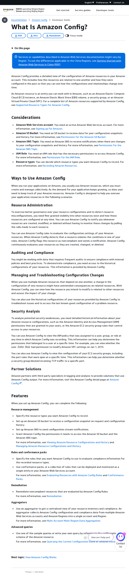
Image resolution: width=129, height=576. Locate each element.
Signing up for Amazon (49, 128)
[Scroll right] (116, 10)
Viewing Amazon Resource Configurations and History (78, 442)
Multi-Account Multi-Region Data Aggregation (73, 520)
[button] (20, 48)
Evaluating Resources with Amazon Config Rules (74, 475)
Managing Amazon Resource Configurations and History (48, 446)
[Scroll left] (54, 10)
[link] (61, 19)
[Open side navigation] (5, 20)
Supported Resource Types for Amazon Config (42, 104)
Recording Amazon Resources (59, 165)
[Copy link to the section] (9, 117)
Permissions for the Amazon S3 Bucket (83, 136)
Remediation (54, 496)
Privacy (28, 572)
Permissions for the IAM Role (63, 157)
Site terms (39, 572)
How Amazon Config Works (40, 557)
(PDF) (57, 64)
